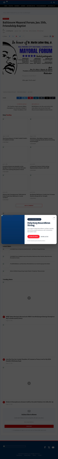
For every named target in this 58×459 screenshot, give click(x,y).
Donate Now (33, 236)
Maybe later (44, 236)
